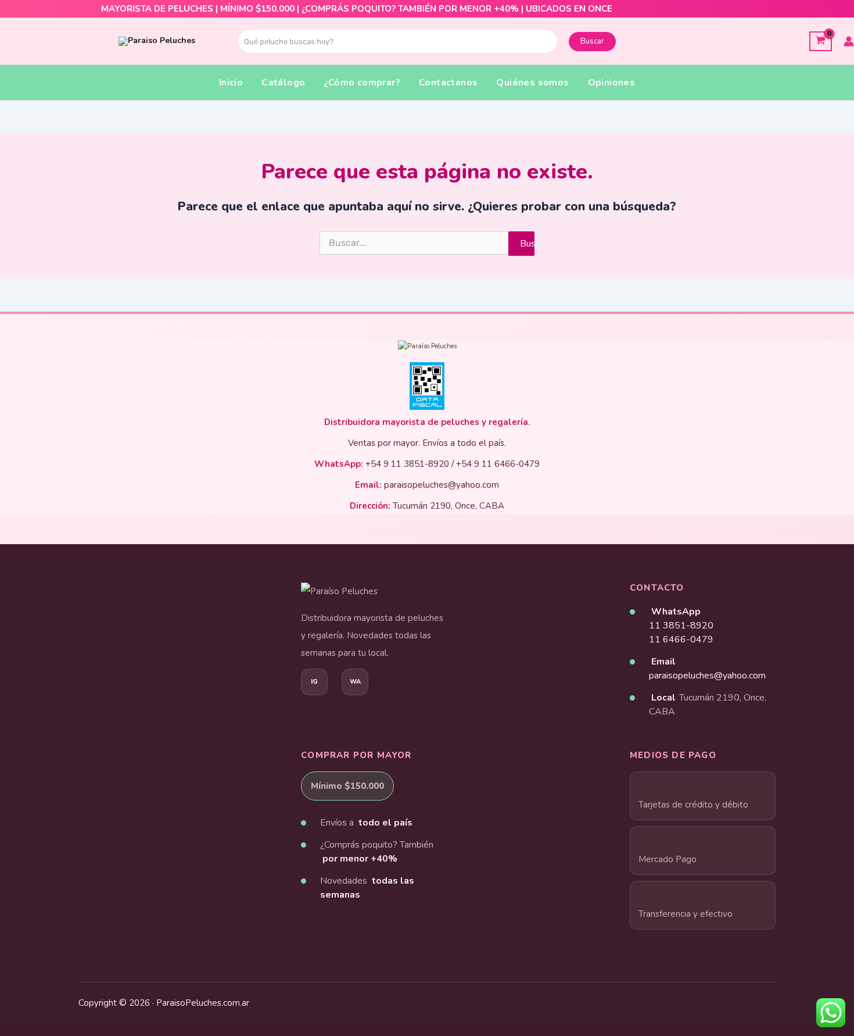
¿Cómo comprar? (362, 82)
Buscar (592, 41)
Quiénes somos (532, 82)
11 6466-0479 (681, 639)
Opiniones (612, 82)
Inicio (231, 82)
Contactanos (448, 82)
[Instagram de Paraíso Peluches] (314, 682)
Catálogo (283, 82)
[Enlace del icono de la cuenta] (849, 41)
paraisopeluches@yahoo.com (707, 675)
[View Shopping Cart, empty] (820, 41)
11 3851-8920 (681, 625)
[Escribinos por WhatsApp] (355, 682)
